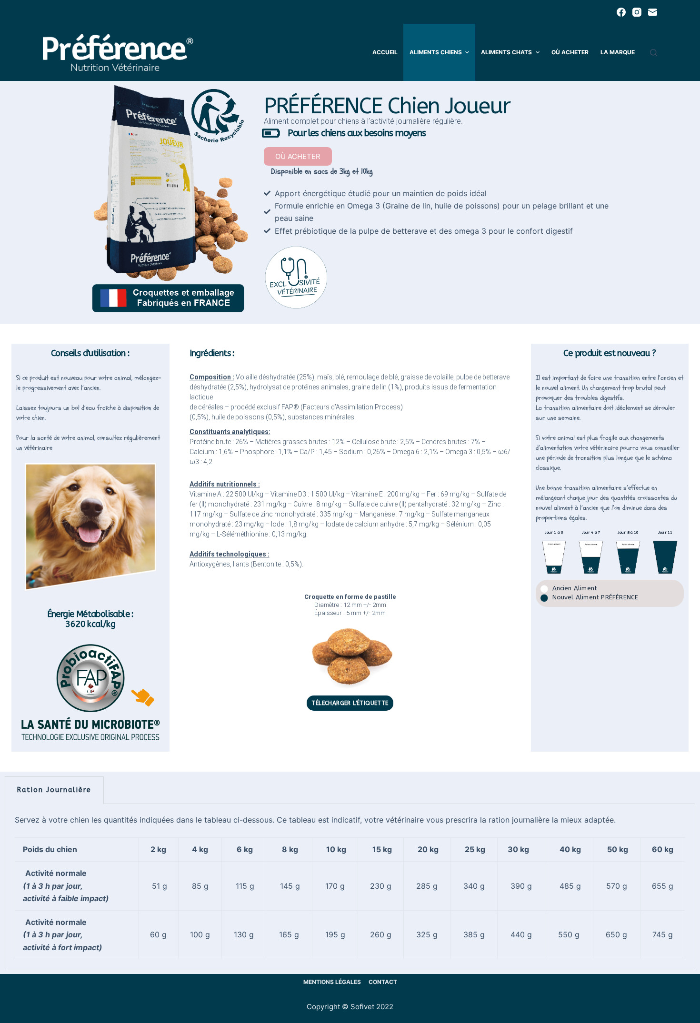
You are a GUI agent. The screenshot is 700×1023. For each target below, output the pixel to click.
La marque (617, 52)
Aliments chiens (436, 52)
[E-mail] (652, 12)
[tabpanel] (350, 886)
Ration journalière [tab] (54, 790)
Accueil (385, 52)
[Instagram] (636, 12)
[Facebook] (621, 12)
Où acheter (570, 52)
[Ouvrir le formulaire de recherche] (653, 52)
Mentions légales (332, 981)
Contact (383, 981)
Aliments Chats (506, 52)
